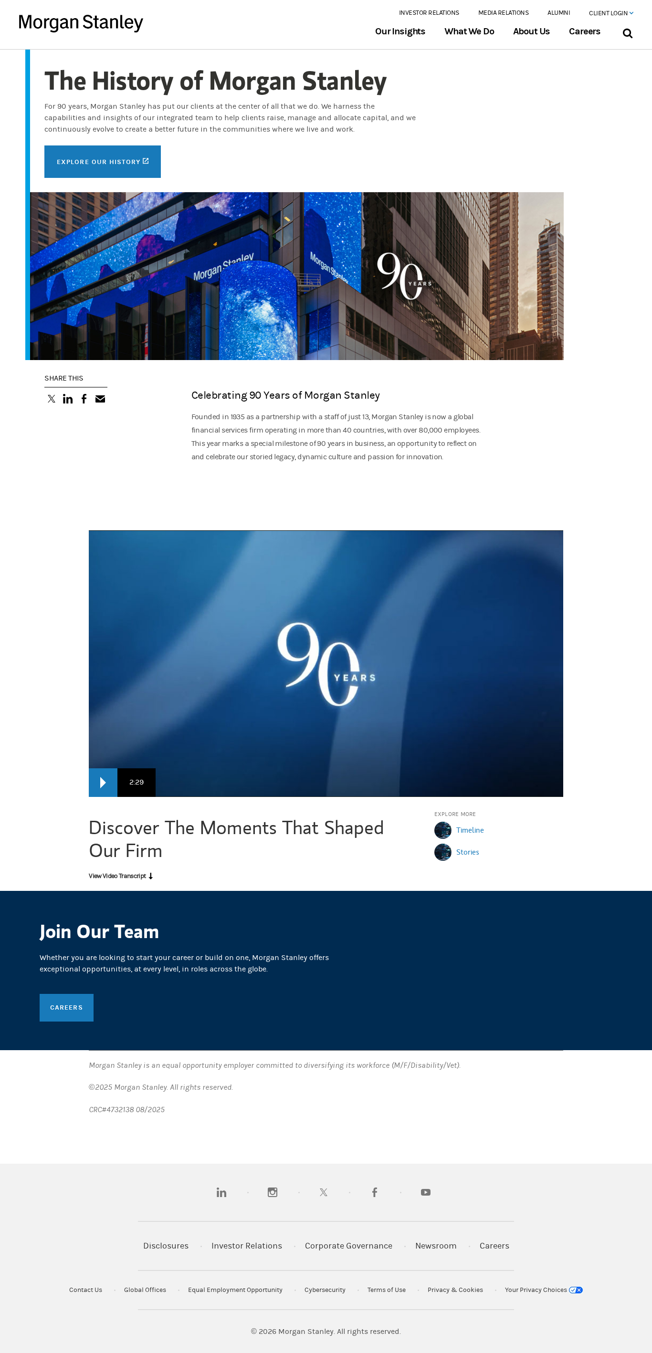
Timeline (470, 830)
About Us (531, 31)
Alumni (558, 13)
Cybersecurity (325, 1290)
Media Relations (503, 13)
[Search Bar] (627, 31)
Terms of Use (387, 1290)
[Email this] (100, 399)
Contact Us (85, 1290)
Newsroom (436, 1246)
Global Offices (145, 1290)
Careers (584, 31)
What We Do (469, 31)
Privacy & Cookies (455, 1290)
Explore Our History (109, 161)
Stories (467, 852)
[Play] (103, 782)
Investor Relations (429, 13)
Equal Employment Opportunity (235, 1290)
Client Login (609, 13)
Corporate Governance (348, 1246)
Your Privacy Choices (536, 1290)
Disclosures (166, 1246)
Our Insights (400, 31)
